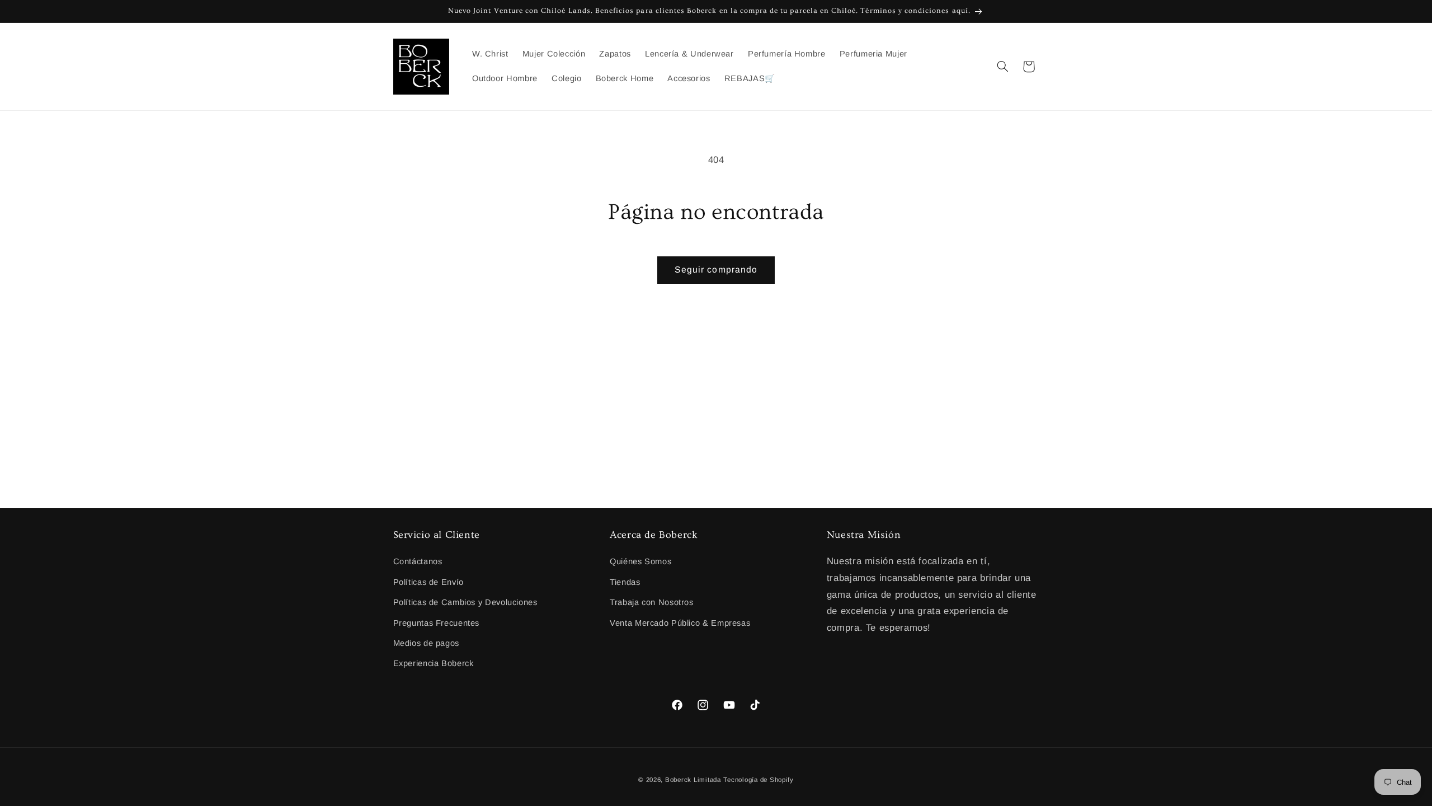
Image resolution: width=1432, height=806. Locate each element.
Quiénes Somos (640, 561)
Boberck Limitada (693, 779)
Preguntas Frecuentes (436, 622)
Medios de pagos (426, 643)
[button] (1002, 66)
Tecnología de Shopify (758, 779)
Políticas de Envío (428, 582)
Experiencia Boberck (433, 663)
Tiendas (625, 582)
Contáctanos (417, 561)
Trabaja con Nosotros (652, 602)
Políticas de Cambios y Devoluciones (465, 602)
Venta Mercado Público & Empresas (680, 622)
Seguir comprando (716, 269)
